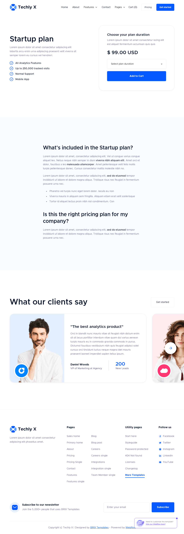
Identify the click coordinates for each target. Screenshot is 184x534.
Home (64, 7)
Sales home (73, 436)
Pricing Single (74, 462)
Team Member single (103, 475)
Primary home (75, 443)
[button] (90, 7)
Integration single (101, 468)
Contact (106, 7)
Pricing (148, 7)
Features (72, 475)
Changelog (131, 468)
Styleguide (131, 443)
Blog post (96, 443)
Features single (75, 481)
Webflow (131, 527)
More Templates (135, 475)
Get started (165, 7)
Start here (131, 436)
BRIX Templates (99, 527)
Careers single (99, 455)
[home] (23, 7)
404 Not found (133, 455)
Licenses (130, 462)
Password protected (136, 449)
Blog (93, 436)
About (75, 7)
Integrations (98, 462)
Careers (95, 449)
